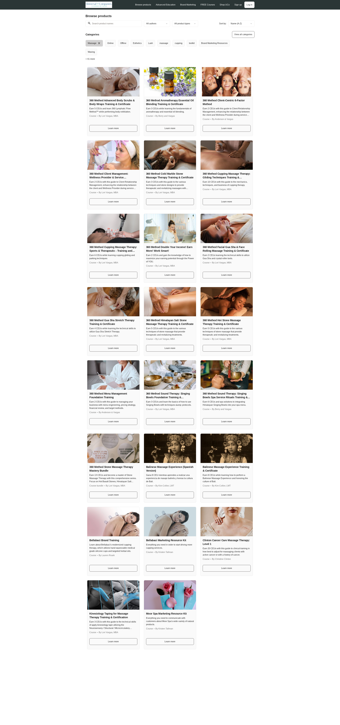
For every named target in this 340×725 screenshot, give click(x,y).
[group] (159, 47)
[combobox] (157, 23)
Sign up (238, 5)
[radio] (94, 43)
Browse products (143, 5)
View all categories (243, 34)
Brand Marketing (188, 5)
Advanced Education (165, 5)
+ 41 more (90, 59)
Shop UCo (225, 5)
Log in (249, 5)
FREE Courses (208, 5)
